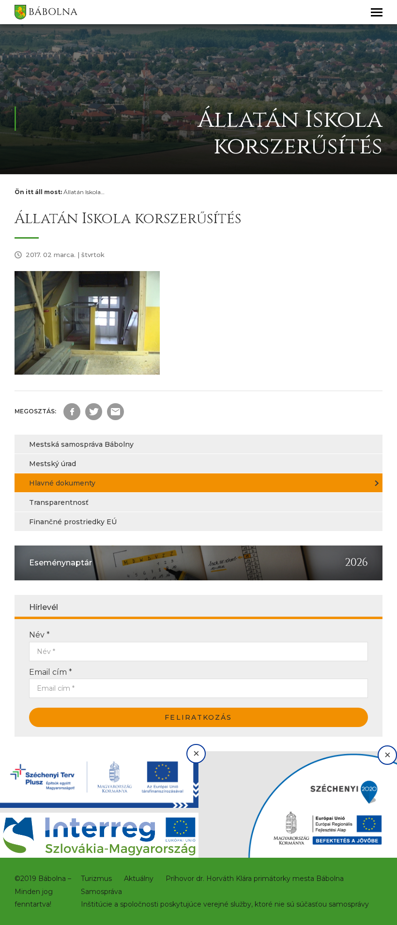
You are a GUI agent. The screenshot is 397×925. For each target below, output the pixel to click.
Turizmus (96, 878)
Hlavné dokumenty (62, 483)
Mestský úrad (52, 463)
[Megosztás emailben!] (115, 411)
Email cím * (50, 672)
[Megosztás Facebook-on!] (71, 411)
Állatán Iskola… (84, 192)
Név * (39, 634)
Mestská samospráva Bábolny (81, 444)
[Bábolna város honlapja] (46, 12)
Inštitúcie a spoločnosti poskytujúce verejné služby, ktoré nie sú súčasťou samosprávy (225, 904)
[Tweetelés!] (93, 411)
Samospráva (101, 891)
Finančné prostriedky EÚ (73, 521)
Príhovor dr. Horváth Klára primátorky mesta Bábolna (255, 878)
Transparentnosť (59, 502)
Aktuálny (138, 878)
